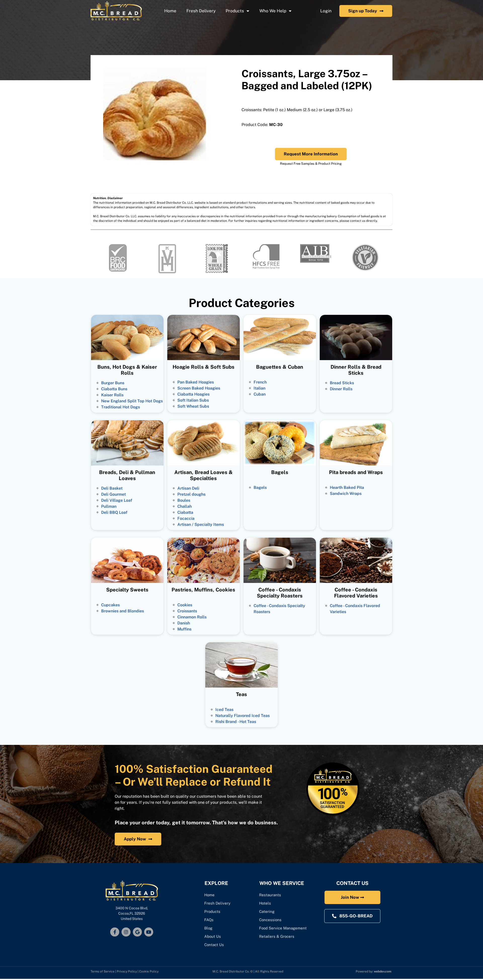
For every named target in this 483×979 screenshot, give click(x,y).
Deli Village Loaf (116, 500)
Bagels (260, 487)
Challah (184, 506)
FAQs (209, 920)
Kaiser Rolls (112, 395)
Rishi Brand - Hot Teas (235, 721)
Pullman (108, 506)
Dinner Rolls (341, 389)
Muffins (184, 629)
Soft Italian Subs (193, 400)
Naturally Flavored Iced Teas (242, 715)
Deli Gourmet (113, 494)
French (260, 382)
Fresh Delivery (201, 10)
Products (235, 10)
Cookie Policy (148, 971)
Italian (259, 388)
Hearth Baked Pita (347, 487)
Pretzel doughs (191, 494)
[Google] (137, 932)
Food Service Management (283, 928)
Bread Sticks (342, 382)
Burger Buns (112, 382)
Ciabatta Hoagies (193, 394)
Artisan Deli (188, 488)
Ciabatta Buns (114, 389)
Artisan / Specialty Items (200, 524)
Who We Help (272, 10)
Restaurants (270, 895)
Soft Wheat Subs (193, 406)
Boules (183, 500)
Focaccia (185, 518)
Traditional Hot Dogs (120, 407)
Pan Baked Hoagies (195, 382)
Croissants (187, 611)
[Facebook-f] (114, 932)
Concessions (270, 920)
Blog (208, 928)
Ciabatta (185, 512)
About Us (212, 936)
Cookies (184, 605)
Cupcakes (110, 605)
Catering (267, 911)
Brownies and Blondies (122, 611)
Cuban (260, 394)
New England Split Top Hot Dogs (132, 401)
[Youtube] (148, 932)
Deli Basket (112, 488)
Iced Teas (224, 709)
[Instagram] (126, 932)
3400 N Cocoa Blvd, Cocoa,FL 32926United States (131, 913)
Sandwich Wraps (345, 493)
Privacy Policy (127, 971)
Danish (183, 623)
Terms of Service (102, 971)
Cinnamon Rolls (192, 617)
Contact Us (214, 945)
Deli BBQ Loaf (114, 512)
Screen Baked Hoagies (198, 388)
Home (170, 10)
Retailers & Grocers (276, 936)
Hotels (265, 903)
